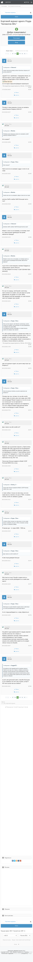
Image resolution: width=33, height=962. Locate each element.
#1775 (29, 531)
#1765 (29, 204)
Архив (15, 944)
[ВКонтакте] (12, 861)
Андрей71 (7, 627)
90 (20, 53)
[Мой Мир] (18, 861)
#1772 (29, 430)
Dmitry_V (7, 442)
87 (12, 53)
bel (4, 703)
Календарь (4, 6)
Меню (9, 2)
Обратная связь (7, 940)
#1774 (29, 499)
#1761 (29, 89)
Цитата (17, 95)
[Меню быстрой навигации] (30, 12)
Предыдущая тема (11, 707)
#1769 (29, 346)
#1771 (29, 410)
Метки (3, 702)
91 (22, 53)
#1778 (29, 615)
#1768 (29, 301)
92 (24, 53)
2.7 (2, 703)
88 (15, 53)
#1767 (29, 274)
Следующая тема (22, 707)
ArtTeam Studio (17, 953)
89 (17, 53)
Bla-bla (9, 59)
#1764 (29, 173)
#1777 (29, 584)
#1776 (29, 560)
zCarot (30, 952)
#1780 (29, 686)
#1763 (29, 142)
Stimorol (7, 185)
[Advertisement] (16, 781)
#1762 (29, 112)
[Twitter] (14, 861)
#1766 (29, 237)
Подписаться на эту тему (21, 50)
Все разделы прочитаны (14, 6)
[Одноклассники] (16, 861)
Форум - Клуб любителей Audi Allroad (21, 940)
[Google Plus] (20, 861)
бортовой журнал (10, 703)
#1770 (29, 368)
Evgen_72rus (8, 124)
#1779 (29, 645)
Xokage (30, 953)
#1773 (29, 466)
